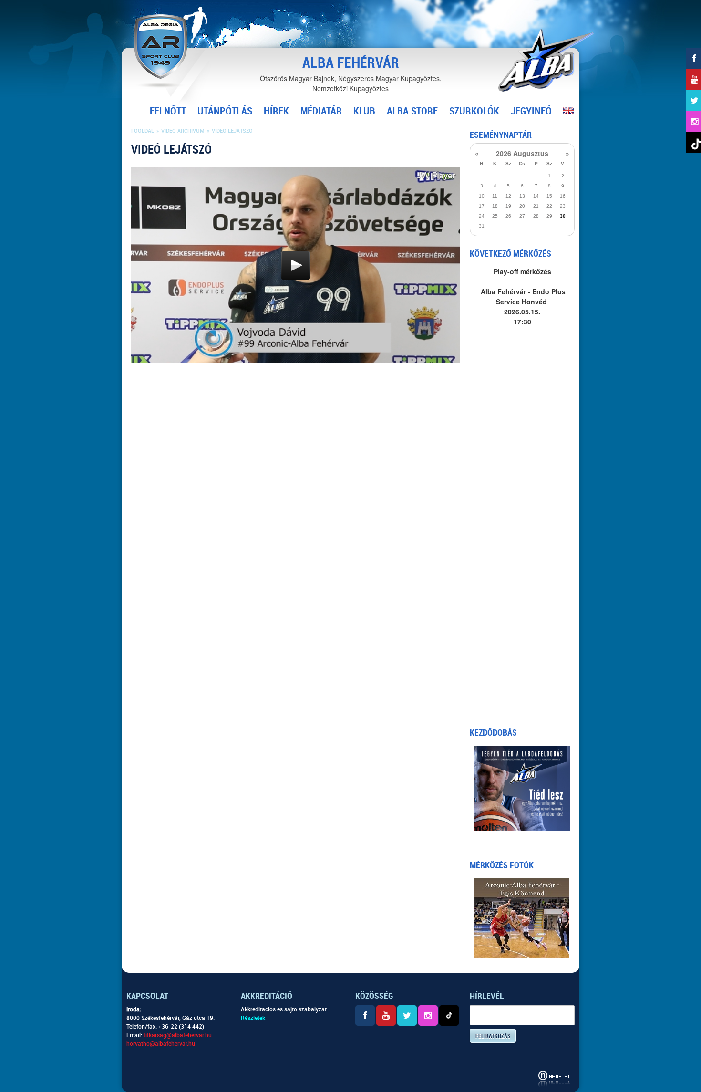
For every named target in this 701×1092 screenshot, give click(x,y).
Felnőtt (168, 111)
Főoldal (142, 131)
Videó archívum (183, 131)
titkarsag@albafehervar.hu (178, 1035)
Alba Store (412, 111)
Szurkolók (474, 111)
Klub (364, 111)
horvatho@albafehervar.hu (160, 1043)
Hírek (276, 111)
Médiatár (321, 111)
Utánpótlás (224, 111)
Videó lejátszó (232, 131)
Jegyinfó (531, 111)
